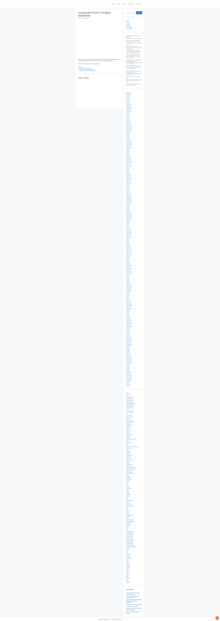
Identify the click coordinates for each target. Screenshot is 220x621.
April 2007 (128, 369)
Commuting (128, 437)
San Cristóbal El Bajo (129, 534)
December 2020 (129, 124)
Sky (126, 552)
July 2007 (127, 365)
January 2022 (128, 105)
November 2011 (129, 287)
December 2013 (129, 250)
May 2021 (127, 117)
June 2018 (128, 169)
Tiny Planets (128, 567)
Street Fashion (128, 556)
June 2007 (128, 366)
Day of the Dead (129, 442)
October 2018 (128, 163)
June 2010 (128, 312)
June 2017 (128, 187)
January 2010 (128, 320)
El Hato (127, 449)
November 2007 (129, 359)
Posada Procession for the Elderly (134, 604)
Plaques (127, 512)
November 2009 (129, 323)
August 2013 (128, 256)
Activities (127, 392)
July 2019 (127, 150)
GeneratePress (119, 619)
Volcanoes (128, 574)
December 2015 (129, 214)
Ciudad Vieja (128, 433)
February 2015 (128, 229)
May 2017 (127, 189)
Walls (127, 579)
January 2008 (128, 356)
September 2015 (129, 218)
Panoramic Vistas (129, 504)
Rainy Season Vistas (129, 519)
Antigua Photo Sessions (130, 404)
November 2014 (129, 233)
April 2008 (128, 351)
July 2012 (127, 275)
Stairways (127, 555)
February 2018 (128, 175)
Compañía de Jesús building (131, 439)
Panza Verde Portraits (130, 506)
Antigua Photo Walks (129, 406)
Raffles (127, 518)
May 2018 (127, 171)
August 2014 (128, 238)
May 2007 (128, 368)
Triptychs (127, 570)
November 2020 (129, 126)
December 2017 (129, 178)
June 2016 (128, 205)
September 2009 (129, 326)
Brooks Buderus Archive (130, 421)
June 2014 (128, 241)
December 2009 (129, 321)
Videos (127, 573)
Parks (127, 507)
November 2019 (129, 144)
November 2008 (129, 341)
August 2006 (128, 381)
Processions (128, 516)
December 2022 (129, 93)
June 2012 (128, 277)
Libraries (127, 485)
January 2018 (128, 177)
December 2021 (129, 107)
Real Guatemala (129, 522)
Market (127, 489)
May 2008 (128, 350)
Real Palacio (128, 524)
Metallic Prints (128, 494)
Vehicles (127, 571)
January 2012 (128, 284)
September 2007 (129, 362)
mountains (128, 495)
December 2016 (129, 196)
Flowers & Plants (129, 455)
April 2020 (128, 136)
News (127, 498)
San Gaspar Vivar (129, 537)
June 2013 (128, 259)
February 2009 (128, 336)
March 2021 (128, 120)
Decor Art (127, 443)
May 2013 (127, 260)
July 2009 (128, 329)
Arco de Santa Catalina (130, 412)
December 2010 (129, 303)
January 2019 (128, 159)
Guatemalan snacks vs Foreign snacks (86, 69)
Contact (118, 3)
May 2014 (127, 242)
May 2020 (128, 135)
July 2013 (127, 257)
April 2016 (128, 208)
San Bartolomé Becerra (130, 531)
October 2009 (128, 324)
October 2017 (128, 181)
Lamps (127, 482)
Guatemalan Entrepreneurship (131, 468)
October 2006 (128, 378)
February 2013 (128, 265)
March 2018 (128, 174)
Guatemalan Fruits (129, 470)
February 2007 (128, 372)
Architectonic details (129, 410)
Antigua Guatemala (129, 401)
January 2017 (128, 195)
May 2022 (128, 99)
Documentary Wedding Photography (132, 446)
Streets (127, 559)
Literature (128, 486)
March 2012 (128, 281)
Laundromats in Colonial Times (135, 40)
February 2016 (128, 211)
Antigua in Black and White (131, 403)
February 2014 (128, 247)
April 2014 (128, 244)
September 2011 (129, 290)
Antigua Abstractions (130, 397)
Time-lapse (128, 565)
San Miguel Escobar (129, 543)
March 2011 (128, 299)
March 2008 (128, 353)
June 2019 (128, 151)
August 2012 (128, 274)
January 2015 (128, 230)
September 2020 (129, 129)
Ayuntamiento (128, 418)
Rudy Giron (88, 63)
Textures (127, 562)
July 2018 (127, 168)
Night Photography (129, 500)
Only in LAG (128, 501)
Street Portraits (129, 558)
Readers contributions (130, 521)
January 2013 (128, 266)
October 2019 (128, 145)
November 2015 (129, 215)
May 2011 (127, 296)
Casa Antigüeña (129, 425)
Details (127, 445)
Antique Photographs (130, 407)
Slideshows (128, 553)
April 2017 (128, 190)
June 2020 (128, 133)
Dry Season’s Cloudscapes (132, 606)
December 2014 (129, 232)
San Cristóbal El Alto (129, 533)
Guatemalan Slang (129, 471)
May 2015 (127, 224)
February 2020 (128, 139)
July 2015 (127, 221)
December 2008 (129, 339)
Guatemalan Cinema (129, 465)
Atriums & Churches (129, 416)
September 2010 (129, 308)
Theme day (128, 564)
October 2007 (128, 360)
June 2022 (128, 98)
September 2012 (129, 272)
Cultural (127, 440)
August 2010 (128, 309)
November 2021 (129, 108)
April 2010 (128, 315)
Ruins (127, 530)
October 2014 (128, 235)
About (113, 3)
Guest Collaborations (130, 473)
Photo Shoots (138, 3)
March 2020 (128, 138)
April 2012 (128, 280)
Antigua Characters (129, 398)
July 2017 (127, 186)
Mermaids (128, 492)
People (80, 66)
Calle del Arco (128, 424)
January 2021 (128, 123)
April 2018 (128, 172)
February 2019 (128, 157)
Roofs (127, 528)
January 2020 (128, 141)
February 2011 (128, 300)
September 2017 (129, 183)
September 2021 (129, 111)
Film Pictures (128, 452)
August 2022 (128, 95)
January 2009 (128, 338)
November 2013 (129, 251)
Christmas (128, 431)
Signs (127, 550)
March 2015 (128, 227)
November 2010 (129, 305)
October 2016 (128, 199)
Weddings (128, 582)
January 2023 (128, 92)
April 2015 (128, 226)
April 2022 (128, 101)
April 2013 (128, 262)
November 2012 (129, 269)
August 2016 (128, 202)
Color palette (128, 436)
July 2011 (127, 293)
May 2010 (127, 314)
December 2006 (129, 375)
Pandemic (127, 503)
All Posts (124, 3)
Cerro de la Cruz (129, 430)
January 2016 (128, 212)
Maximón (127, 491)
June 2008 (128, 348)
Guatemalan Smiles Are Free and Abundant (87, 70)
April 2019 (128, 154)
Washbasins (128, 580)
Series (127, 549)
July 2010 (127, 311)
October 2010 (128, 306)
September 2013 (129, 254)
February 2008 (128, 354)
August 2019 (128, 148)
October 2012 (128, 271)
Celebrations (128, 427)
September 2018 (129, 165)
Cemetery (128, 428)
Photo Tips (128, 510)
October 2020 (128, 127)
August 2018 (128, 166)
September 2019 (129, 147)
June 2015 (128, 223)
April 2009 (128, 333)
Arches (127, 409)
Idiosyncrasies (128, 479)
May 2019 (127, 153)
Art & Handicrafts (129, 415)
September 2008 (129, 344)
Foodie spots (128, 458)
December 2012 (129, 268)
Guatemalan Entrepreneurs (131, 467)
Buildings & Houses (129, 422)
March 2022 (128, 102)
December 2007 (129, 357)
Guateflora (128, 462)
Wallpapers (128, 577)
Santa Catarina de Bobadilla (131, 546)
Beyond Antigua (129, 419)
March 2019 (128, 156)
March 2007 (128, 371)
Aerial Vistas (128, 394)
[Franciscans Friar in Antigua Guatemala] (90, 56)
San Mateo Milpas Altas (130, 540)
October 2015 (128, 217)
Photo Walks (130, 3)
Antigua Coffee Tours (130, 400)
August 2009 (128, 327)
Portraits (127, 513)
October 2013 (128, 253)
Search (139, 12)
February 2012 (128, 283)
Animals (127, 395)
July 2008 (128, 347)
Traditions (128, 568)
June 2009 (128, 330)
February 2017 (128, 193)
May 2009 (128, 332)
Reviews (127, 527)
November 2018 (129, 162)
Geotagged (128, 461)
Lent (127, 483)
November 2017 (129, 180)
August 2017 (128, 184)
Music (127, 497)
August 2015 (128, 220)
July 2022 (128, 96)
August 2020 (128, 130)
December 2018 (129, 160)
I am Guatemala (128, 477)
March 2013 (128, 263)
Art (126, 413)
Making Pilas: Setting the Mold (134, 83)
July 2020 (128, 132)
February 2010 (128, 318)
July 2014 (127, 239)
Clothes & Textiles (129, 434)
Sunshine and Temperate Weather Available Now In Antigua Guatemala (134, 601)
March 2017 (128, 192)
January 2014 (128, 248)
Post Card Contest (129, 515)
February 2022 (128, 104)
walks (127, 576)
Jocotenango (128, 480)
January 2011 (128, 302)
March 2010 (128, 317)
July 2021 (127, 114)
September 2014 (129, 236)
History (127, 474)
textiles (127, 561)
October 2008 (128, 342)
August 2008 (128, 345)
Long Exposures (129, 488)
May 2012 (127, 278)
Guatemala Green (129, 464)
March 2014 (128, 245)
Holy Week (128, 476)
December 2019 (129, 142)
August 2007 (128, 363)
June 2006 (128, 384)
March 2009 (128, 335)
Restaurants (128, 525)
